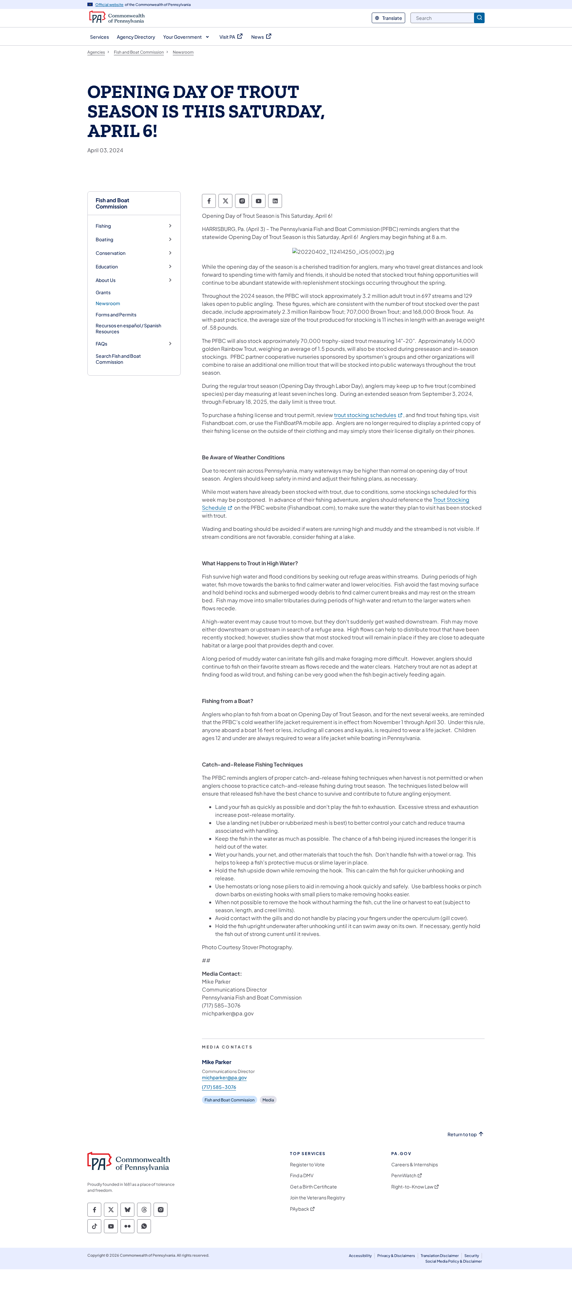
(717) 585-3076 (219, 1087)
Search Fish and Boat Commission (118, 359)
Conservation (110, 253)
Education (107, 266)
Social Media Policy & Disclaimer (453, 1261)
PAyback (299, 1209)
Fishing (103, 226)
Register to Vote (307, 1164)
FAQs (101, 344)
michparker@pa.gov (224, 1077)
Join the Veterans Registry (317, 1197)
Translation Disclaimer (440, 1255)
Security (471, 1255)
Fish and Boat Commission (112, 203)
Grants (103, 292)
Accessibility (360, 1255)
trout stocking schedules (368, 414)
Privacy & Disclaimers (396, 1255)
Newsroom (108, 303)
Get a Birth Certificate (313, 1186)
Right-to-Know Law (412, 1186)
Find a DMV (301, 1175)
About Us (106, 280)
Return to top (462, 1134)
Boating (104, 239)
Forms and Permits (116, 314)
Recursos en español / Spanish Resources (128, 328)
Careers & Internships (414, 1164)
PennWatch (403, 1175)
